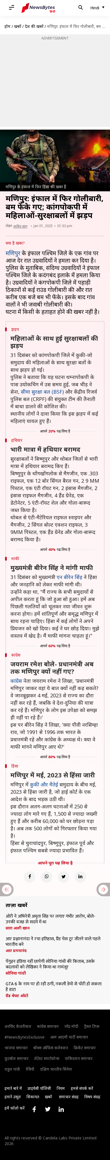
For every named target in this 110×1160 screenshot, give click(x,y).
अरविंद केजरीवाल (18, 1026)
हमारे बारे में (13, 1088)
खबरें (17, 26)
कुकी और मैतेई (44, 784)
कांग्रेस (16, 680)
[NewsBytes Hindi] (38, 8)
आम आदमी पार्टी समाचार (69, 1037)
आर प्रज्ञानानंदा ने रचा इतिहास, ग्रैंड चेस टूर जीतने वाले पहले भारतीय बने (53, 942)
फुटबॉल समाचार (16, 1058)
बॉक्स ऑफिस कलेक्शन (50, 1047)
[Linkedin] (80, 877)
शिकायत (33, 1096)
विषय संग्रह (92, 1096)
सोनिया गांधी (16, 973)
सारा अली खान (18, 928)
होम (7, 26)
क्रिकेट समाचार (85, 1047)
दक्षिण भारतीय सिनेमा (56, 1069)
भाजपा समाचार (16, 1047)
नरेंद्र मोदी (71, 1026)
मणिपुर (13, 253)
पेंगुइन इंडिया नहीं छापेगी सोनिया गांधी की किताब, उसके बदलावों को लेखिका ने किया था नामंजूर (50, 964)
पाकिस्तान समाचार (79, 1058)
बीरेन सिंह (73, 577)
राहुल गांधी (12, 1069)
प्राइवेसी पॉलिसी (39, 1088)
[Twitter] (63, 877)
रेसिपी (30, 1069)
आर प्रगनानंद (16, 950)
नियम (61, 1088)
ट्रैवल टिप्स (91, 1026)
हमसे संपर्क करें (82, 1088)
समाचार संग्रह (69, 1096)
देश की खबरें (34, 26)
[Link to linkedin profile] (61, 1109)
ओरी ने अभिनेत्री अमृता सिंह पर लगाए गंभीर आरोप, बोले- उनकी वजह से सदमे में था (50, 919)
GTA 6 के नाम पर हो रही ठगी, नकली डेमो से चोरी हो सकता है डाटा (54, 987)
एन (60, 577)
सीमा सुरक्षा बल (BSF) (42, 391)
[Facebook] (29, 877)
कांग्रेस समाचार (48, 1026)
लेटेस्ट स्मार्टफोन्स (46, 1058)
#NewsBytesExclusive (25, 1037)
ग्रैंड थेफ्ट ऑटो (17, 995)
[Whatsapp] (46, 877)
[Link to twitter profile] (47, 1109)
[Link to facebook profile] (34, 1109)
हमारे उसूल (13, 1096)
